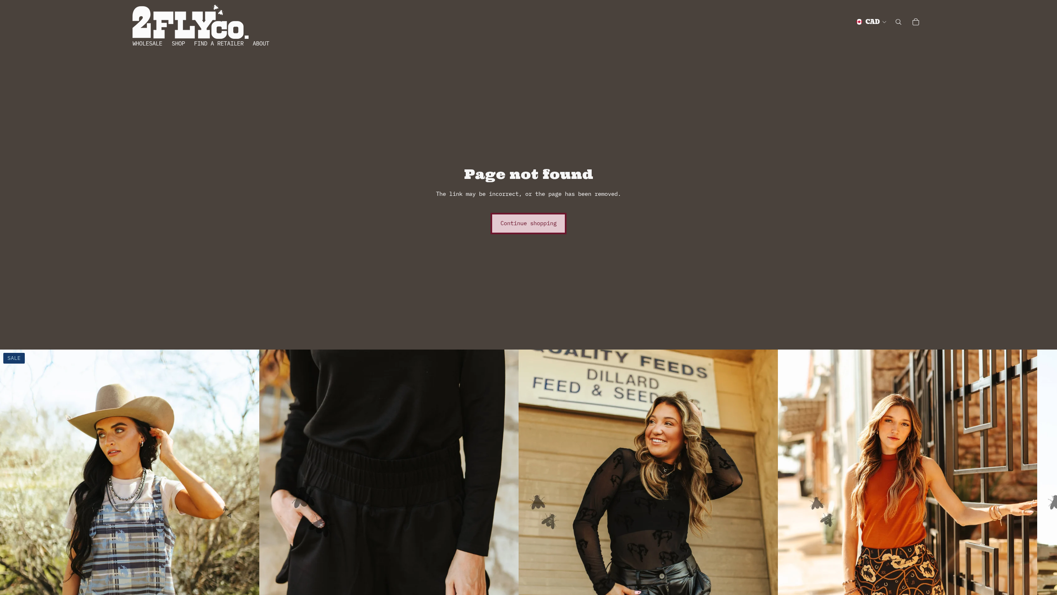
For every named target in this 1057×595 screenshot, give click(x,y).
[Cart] (916, 22)
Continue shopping (528, 223)
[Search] (898, 22)
